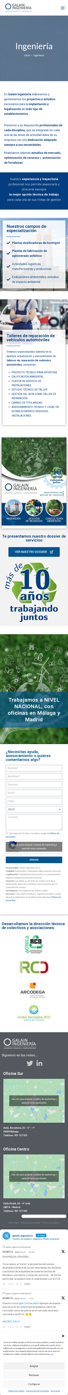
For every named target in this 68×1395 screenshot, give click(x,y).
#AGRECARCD (11, 1321)
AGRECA (7, 1251)
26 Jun (32, 1252)
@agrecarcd (20, 1252)
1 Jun (31, 1298)
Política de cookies (16, 1391)
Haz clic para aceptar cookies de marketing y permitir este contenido (34, 846)
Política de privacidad (30, 1223)
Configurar (34, 1384)
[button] (63, 1336)
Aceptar (34, 1365)
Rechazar (34, 1375)
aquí (52, 1354)
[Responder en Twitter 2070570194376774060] (5, 1284)
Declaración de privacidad (37, 1391)
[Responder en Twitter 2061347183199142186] (5, 1327)
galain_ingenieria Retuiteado (18, 1247)
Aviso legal (55, 1391)
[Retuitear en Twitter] (3, 1247)
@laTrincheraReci (29, 1303)
